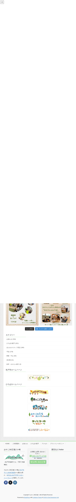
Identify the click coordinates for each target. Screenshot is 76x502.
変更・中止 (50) (11, 356)
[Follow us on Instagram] (15, 483)
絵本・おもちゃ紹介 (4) (14, 364)
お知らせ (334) (11, 339)
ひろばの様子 (35, 443)
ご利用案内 (15, 443)
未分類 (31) (10, 360)
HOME (7, 443)
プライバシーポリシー (57, 443)
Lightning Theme (37, 497)
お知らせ (25, 443)
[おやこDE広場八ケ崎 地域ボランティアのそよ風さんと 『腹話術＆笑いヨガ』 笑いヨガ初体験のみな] (22, 309)
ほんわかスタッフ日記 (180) (15, 347)
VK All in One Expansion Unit (51, 497)
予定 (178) (10, 351)
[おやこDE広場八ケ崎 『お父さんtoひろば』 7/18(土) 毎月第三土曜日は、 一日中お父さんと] (55, 309)
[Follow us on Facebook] (6, 483)
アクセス (44, 443)
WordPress (27, 497)
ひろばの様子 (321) (13, 343)
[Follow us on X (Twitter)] (10, 483)
